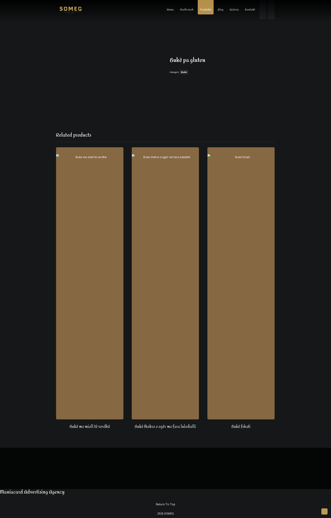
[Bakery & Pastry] (70, 10)
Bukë (184, 72)
